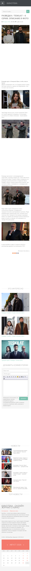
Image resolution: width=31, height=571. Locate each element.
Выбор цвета (19, 377)
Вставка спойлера (4, 379)
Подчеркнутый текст (8, 377)
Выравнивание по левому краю (12, 377)
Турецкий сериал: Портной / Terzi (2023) (20, 480)
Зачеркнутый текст (9, 377)
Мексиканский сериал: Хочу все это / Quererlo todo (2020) (20, 488)
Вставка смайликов (18, 377)
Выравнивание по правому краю (15, 377)
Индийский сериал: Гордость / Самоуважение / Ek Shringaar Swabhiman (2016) (20, 459)
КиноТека (12, 3)
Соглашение (5, 511)
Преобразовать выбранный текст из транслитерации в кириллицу (25, 377)
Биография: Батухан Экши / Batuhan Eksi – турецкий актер (20, 466)
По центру (14, 377)
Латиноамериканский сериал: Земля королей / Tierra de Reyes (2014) (20, 452)
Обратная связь (14, 511)
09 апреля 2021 (6, 21)
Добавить (23, 398)
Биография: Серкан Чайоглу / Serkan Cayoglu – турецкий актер (20, 474)
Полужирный (4, 377)
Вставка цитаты (23, 377)
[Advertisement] (15, 60)
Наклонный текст (6, 377)
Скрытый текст (22, 377)
